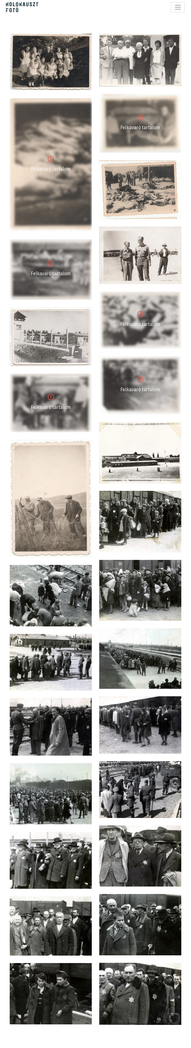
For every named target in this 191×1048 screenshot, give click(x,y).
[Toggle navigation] (178, 7)
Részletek (51, 62)
